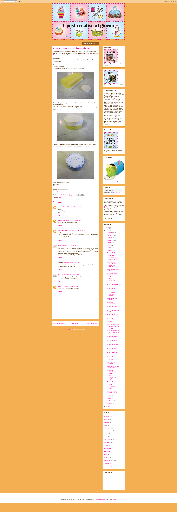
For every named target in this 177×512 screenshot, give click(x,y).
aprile (109, 395)
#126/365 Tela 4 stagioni (112, 362)
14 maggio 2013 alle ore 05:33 (75, 206)
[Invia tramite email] (77, 195)
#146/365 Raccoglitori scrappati (111, 280)
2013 (107, 230)
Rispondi (60, 215)
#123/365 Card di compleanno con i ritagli (113, 377)
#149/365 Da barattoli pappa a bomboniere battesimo (112, 264)
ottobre (109, 237)
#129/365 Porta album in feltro (112, 349)
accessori (106, 416)
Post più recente (58, 323)
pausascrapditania (63, 230)
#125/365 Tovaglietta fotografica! (113, 366)
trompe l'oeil (107, 466)
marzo (109, 398)
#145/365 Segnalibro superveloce (113, 285)
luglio (109, 245)
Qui (105, 207)
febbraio (110, 401)
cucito (105, 436)
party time (107, 451)
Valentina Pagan (62, 206)
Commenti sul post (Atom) (78, 329)
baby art (106, 422)
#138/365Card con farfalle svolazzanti (113, 315)
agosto (109, 242)
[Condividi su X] (80, 195)
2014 (107, 228)
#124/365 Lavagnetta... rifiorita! (111, 371)
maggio (109, 250)
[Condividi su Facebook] (82, 195)
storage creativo (108, 460)
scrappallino (61, 220)
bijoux (105, 425)
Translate (117, 192)
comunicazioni (108, 431)
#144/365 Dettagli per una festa (112, 289)
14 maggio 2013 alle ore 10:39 (70, 245)
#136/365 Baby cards (113, 324)
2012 (107, 406)
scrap (105, 457)
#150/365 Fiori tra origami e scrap (112, 258)
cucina (106, 434)
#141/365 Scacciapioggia (112, 302)
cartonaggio (107, 428)
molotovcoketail (101, 499)
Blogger (115, 499)
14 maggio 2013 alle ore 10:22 (77, 230)
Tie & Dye (107, 463)
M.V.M (59, 245)
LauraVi (60, 286)
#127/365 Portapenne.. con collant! (113, 358)
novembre (110, 235)
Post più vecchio (92, 323)
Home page (75, 323)
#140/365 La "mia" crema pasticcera (113, 307)
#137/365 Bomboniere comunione (111, 320)
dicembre (110, 232)
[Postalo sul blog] (78, 195)
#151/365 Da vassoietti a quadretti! (111, 254)
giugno (109, 247)
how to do (61, 197)
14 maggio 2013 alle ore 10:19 (73, 220)
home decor (107, 439)
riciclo (105, 454)
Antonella (55, 54)
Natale (106, 445)
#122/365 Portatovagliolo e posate (112, 383)
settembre (110, 240)
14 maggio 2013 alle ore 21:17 (71, 274)
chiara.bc (60, 274)
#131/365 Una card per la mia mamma (113, 341)
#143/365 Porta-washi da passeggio (112, 294)
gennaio (110, 403)
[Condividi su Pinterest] (84, 195)
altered (106, 419)
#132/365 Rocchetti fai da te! (112, 336)
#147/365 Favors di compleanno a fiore (112, 274)
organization (107, 448)
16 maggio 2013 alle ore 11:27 (71, 286)
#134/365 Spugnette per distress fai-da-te (113, 332)
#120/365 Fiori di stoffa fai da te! (112, 391)
